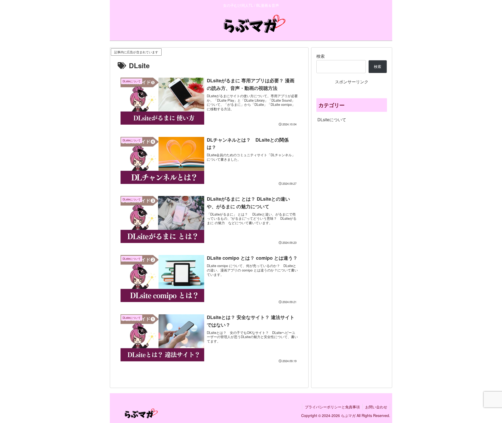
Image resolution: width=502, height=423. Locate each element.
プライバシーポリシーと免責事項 (332, 406)
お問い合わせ (376, 406)
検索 (320, 56)
